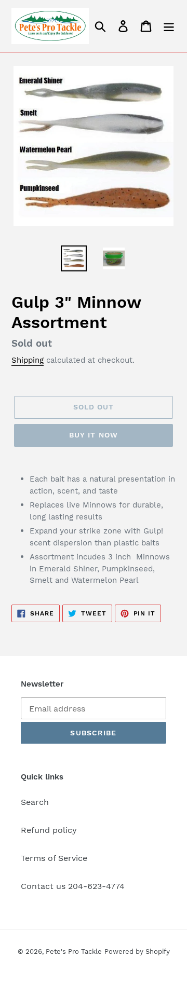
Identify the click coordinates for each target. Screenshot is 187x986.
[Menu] (168, 26)
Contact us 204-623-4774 (73, 886)
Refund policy (49, 830)
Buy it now (93, 435)
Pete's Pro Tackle (74, 951)
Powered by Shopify (137, 951)
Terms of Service (54, 858)
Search (35, 802)
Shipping (27, 360)
